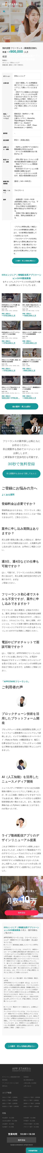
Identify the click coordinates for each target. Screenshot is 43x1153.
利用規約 (26, 1077)
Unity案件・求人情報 (8, 1124)
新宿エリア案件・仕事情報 (9, 1100)
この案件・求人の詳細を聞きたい (25, 261)
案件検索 (4, 1080)
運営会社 (4, 1086)
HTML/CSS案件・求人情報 (31, 1124)
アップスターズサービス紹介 (10, 1083)
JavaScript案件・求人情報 (9, 1120)
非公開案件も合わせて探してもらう (21, 473)
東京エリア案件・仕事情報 (31, 1100)
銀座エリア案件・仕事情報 (31, 1106)
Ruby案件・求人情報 (8, 1117)
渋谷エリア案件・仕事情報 (9, 1097)
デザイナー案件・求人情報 (31, 1127)
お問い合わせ (27, 1086)
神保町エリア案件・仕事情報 (32, 1103)
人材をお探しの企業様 (30, 1083)
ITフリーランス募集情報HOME (11, 1077)
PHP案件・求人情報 (29, 1120)
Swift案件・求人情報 (8, 1127)
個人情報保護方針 (29, 1080)
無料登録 (21, 912)
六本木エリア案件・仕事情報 (32, 1097)
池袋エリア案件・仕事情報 (9, 1103)
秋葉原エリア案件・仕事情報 (10, 1106)
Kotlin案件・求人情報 (29, 1117)
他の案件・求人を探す (21, 406)
